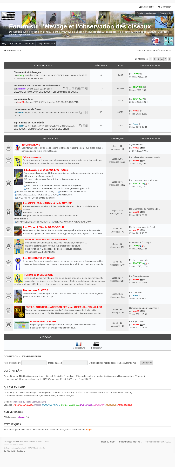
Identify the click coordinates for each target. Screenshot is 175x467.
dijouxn (21, 417)
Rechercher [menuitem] (15, 43)
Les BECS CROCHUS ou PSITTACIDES (34, 191)
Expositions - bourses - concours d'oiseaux (61, 249)
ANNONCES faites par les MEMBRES (69, 75)
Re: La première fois (138, 260)
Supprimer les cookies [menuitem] (129, 442)
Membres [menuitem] (29, 43)
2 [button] (154, 59)
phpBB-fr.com (18, 445)
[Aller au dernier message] (141, 73)
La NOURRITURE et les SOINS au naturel (35, 198)
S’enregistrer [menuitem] (148, 7)
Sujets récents (42, 65)
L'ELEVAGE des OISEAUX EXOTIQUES (32, 92)
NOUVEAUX (99, 405)
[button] (169, 59)
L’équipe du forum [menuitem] (46, 43)
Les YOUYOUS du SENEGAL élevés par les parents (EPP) (53, 185)
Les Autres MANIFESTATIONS (29, 78)
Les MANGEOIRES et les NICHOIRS (33, 222)
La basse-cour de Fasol (27, 109)
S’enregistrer (31, 356)
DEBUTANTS (86, 405)
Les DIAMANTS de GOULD (65, 92)
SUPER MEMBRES (70, 405)
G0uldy (20, 75)
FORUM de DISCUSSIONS (38, 274)
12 (86, 89)
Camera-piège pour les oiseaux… (145, 308)
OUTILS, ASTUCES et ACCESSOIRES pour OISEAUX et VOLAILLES (63, 307)
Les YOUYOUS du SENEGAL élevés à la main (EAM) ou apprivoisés (58, 188)
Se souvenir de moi (127, 363)
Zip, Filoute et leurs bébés (29, 122)
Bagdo (89, 429)
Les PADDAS (66, 195)
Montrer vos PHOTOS (35, 290)
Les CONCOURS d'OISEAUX (65, 102)
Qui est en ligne (14, 387)
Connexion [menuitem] (166, 7)
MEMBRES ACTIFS (51, 405)
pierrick (21, 89)
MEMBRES (111, 405)
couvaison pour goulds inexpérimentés (37, 85)
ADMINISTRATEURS (23, 405)
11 (82, 89)
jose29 (20, 102)
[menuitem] (9, 451)
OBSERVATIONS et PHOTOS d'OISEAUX (72, 222)
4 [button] (162, 59)
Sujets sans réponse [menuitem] (146, 13)
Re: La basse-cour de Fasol (142, 227)
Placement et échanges (27, 72)
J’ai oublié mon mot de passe (103, 363)
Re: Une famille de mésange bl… (144, 209)
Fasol (20, 112)
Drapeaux (45, 337)
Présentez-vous (32, 157)
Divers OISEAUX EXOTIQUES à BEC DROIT (48, 129)
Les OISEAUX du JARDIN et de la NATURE (47, 203)
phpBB (18, 442)
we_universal (13, 448)
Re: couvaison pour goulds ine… (144, 180)
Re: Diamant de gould (139, 276)
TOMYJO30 (138, 87)
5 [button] (165, 59)
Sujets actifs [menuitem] (165, 13)
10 (79, 89)
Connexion (11, 356)
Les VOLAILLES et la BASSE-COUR (43, 227)
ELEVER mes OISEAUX (43, 321)
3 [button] (158, 59)
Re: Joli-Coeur (136, 292)
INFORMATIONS (31, 144)
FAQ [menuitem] (4, 43)
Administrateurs (125, 405)
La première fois (23, 99)
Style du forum (136, 144)
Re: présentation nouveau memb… (145, 157)
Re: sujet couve (136, 321)
